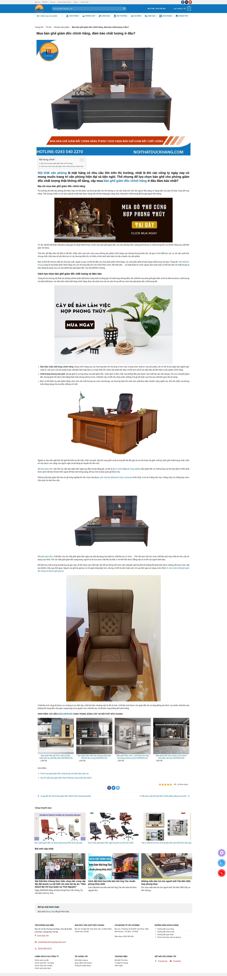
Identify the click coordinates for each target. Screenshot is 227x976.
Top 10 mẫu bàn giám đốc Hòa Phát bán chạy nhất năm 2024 (65, 778)
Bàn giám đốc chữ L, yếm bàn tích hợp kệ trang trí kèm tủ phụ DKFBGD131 (133, 757)
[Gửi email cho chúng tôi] (186, 2)
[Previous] (39, 742)
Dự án (52, 2)
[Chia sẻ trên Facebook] (109, 788)
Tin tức (49, 27)
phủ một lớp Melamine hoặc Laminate (116, 477)
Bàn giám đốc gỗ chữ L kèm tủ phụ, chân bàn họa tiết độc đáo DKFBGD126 (55, 757)
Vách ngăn (167, 16)
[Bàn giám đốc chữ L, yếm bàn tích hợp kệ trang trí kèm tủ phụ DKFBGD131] (133, 736)
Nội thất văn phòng (52, 172)
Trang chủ (39, 27)
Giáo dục (152, 16)
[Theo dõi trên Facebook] (182, 2)
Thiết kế (44, 2)
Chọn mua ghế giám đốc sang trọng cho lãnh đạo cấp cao (64, 774)
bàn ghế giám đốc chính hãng (125, 180)
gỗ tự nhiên (117, 469)
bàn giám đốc (47, 469)
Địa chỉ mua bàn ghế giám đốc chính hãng (56, 163)
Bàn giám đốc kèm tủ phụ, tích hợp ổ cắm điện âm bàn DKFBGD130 (171, 757)
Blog (75, 2)
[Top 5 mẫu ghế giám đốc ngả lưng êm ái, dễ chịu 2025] (113, 826)
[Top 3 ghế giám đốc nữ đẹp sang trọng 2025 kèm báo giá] (59, 826)
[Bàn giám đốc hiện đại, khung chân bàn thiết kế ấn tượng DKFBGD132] (94, 736)
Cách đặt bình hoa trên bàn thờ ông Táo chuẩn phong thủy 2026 (111, 882)
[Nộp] (124, 9)
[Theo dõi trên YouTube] (190, 2)
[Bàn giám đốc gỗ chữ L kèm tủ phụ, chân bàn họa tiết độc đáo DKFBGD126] (56, 736)
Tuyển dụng (84, 2)
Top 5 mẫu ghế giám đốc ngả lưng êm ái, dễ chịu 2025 (110, 843)
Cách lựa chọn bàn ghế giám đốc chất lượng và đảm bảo (62, 166)
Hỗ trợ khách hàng (64, 2)
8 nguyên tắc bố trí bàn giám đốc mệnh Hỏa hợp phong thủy (65, 796)
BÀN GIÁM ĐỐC (65, 714)
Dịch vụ (37, 2)
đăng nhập (50, 912)
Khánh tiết (183, 16)
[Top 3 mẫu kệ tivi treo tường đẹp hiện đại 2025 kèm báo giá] (167, 826)
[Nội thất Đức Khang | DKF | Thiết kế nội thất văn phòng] (41, 8)
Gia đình (137, 16)
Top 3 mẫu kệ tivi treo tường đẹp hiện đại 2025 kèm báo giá (166, 843)
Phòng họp (90, 16)
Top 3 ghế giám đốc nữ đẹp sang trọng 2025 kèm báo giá (58, 843)
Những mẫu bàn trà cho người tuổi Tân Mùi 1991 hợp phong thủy (166, 882)
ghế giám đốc (47, 556)
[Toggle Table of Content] (80, 160)
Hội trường (122, 16)
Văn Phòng (74, 16)
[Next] (187, 742)
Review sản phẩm (61, 27)
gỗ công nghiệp (133, 469)
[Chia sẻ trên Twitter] (114, 788)
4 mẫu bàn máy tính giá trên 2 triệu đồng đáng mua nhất (163, 796)
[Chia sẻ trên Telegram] (118, 788)
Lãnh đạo (106, 16)
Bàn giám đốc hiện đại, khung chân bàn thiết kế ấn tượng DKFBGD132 (94, 757)
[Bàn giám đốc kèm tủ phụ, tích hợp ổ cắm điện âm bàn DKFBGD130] (171, 736)
